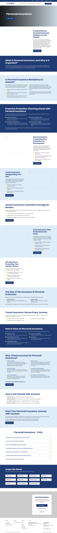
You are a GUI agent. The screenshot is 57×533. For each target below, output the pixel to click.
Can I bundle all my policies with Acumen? (15, 459)
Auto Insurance (7, 522)
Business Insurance (31, 3)
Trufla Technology (49, 532)
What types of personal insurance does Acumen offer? (17, 437)
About (22, 522)
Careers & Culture (24, 528)
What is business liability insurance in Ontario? (16, 444)
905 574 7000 (31, 525)
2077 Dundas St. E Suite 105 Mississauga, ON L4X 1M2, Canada (48, 524)
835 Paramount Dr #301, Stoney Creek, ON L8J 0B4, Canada (35, 524)
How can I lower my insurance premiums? (15, 441)
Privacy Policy (24, 527)
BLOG (33, 0)
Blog (22, 523)
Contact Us (37, 0)
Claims (42, 0)
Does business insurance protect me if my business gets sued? (19, 448)
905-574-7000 (42, 508)
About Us (38, 3)
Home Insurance (7, 523)
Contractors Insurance (17, 522)
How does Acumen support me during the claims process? (18, 455)
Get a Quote (10, 18)
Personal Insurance (22, 3)
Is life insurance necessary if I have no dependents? (17, 452)
